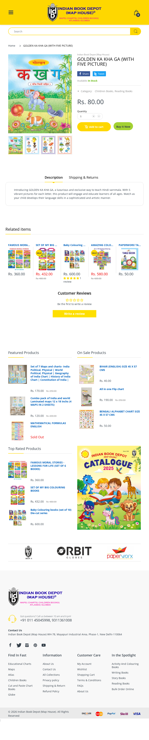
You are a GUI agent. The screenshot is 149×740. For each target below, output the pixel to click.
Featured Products (23, 352)
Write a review (74, 314)
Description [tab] (54, 177)
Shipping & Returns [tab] (83, 177)
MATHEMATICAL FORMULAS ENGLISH (48, 425)
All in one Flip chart (112, 389)
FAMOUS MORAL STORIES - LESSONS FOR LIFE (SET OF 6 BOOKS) (19, 245)
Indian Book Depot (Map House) (93, 54)
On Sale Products (91, 352)
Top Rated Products (24, 448)
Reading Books (123, 91)
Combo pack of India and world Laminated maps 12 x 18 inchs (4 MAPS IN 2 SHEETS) (51, 401)
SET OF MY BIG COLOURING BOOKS (47, 245)
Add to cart (96, 127)
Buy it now (123, 126)
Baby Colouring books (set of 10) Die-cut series (74, 245)
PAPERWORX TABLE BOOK (130, 245)
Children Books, (104, 91)
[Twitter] (19, 645)
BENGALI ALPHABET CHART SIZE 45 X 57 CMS (120, 413)
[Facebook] (10, 645)
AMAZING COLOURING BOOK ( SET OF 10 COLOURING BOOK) (102, 245)
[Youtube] (44, 645)
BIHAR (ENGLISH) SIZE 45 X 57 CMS (118, 368)
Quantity (82, 111)
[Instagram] (27, 645)
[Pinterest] (35, 645)
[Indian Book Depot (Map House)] (74, 12)
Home (11, 45)
